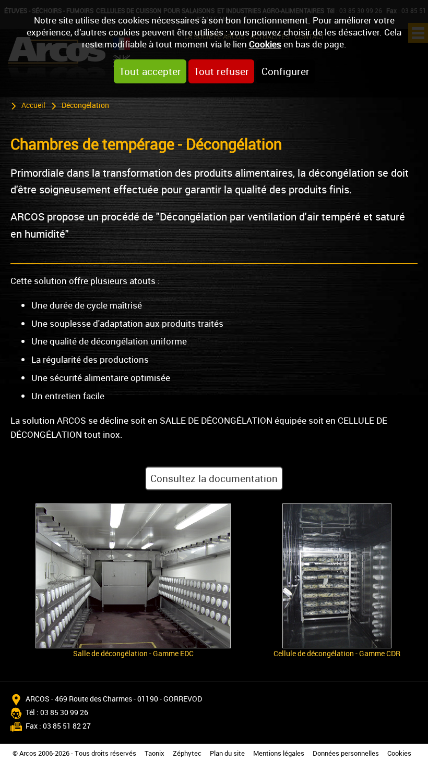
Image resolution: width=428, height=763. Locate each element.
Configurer (285, 71)
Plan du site (227, 753)
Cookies (265, 44)
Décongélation (85, 105)
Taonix (154, 753)
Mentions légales (278, 753)
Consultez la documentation (214, 478)
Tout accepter (150, 71)
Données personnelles (346, 753)
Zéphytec (187, 753)
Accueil (33, 105)
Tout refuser (221, 71)
